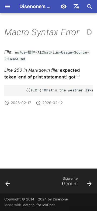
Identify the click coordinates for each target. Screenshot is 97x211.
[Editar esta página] (89, 32)
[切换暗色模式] (63, 6)
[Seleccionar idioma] (76, 6)
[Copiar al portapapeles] (87, 90)
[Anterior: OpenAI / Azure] (8, 182)
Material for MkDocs (39, 205)
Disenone (60, 199)
